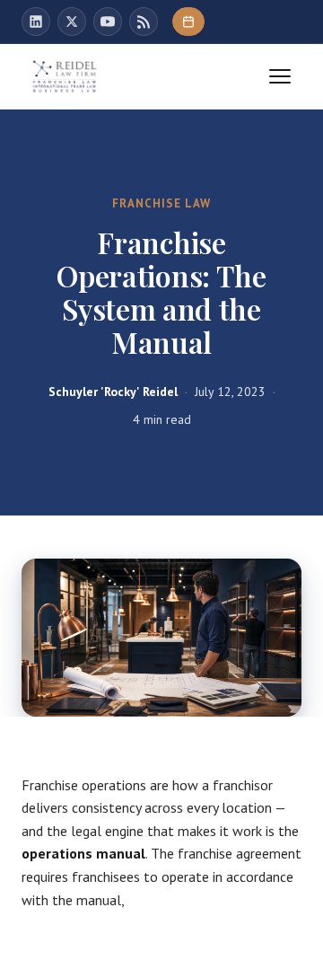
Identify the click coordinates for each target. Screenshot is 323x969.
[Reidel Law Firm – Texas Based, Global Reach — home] (65, 76)
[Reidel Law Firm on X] (71, 21)
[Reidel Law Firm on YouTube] (107, 21)
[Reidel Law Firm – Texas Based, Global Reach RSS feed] (143, 21)
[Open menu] (279, 76)
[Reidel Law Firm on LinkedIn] (36, 21)
